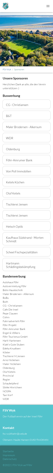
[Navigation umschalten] (48, 6)
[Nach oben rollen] (46, 466)
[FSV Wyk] (5, 6)
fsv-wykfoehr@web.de (15, 433)
